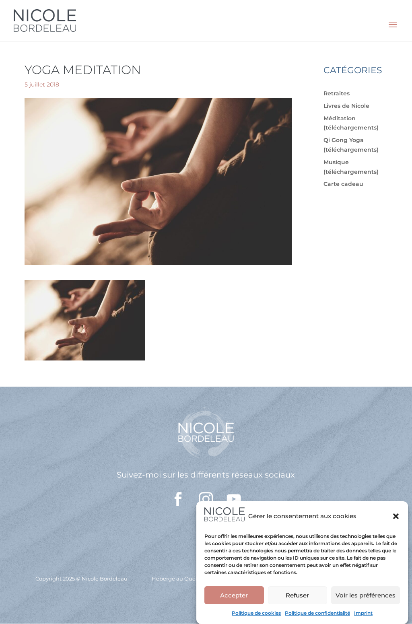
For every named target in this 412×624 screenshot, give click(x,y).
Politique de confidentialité (317, 613)
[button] (396, 516)
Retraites (336, 93)
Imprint (363, 613)
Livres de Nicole (346, 105)
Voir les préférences (366, 595)
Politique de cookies (256, 613)
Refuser (297, 595)
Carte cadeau (343, 183)
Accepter (234, 595)
